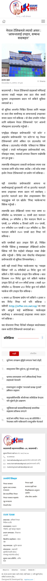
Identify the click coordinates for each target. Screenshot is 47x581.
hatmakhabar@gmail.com (16, 460)
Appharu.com (28, 579)
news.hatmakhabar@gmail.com (18, 464)
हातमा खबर (6, 80)
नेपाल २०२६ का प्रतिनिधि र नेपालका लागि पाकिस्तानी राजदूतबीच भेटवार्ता (25, 420)
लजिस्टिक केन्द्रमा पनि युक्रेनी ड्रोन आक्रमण (25, 399)
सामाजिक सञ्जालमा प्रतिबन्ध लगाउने (23, 409)
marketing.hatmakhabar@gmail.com (20, 467)
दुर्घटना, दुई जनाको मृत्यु (23, 369)
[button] (43, 21)
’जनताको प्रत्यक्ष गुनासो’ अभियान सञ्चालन (23, 388)
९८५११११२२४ (10, 457)
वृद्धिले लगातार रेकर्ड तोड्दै (24, 360)
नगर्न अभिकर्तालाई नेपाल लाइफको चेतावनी (23, 378)
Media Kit (31, 570)
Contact (23, 570)
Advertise (15, 570)
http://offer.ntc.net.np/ (23, 306)
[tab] (14, 354)
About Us (6, 570)
